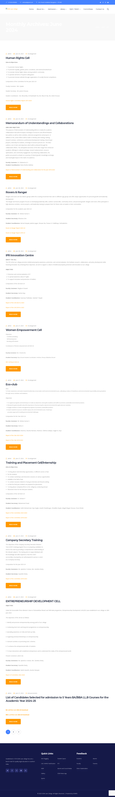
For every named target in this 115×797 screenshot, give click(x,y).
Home (97, 27)
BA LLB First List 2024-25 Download (17, 710)
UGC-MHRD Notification (48, 763)
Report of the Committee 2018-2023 (16, 517)
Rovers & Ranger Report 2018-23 (15, 233)
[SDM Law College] (12, 9)
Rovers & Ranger (16, 192)
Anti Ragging (44, 758)
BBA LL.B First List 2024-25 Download (17, 715)
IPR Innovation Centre (20, 255)
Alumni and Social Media (65, 768)
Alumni (95, 758)
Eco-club (11, 384)
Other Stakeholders (82, 768)
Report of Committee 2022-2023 (15, 675)
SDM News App (62, 773)
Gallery (43, 773)
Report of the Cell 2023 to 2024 (15, 303)
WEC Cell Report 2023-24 (12, 362)
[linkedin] (25, 770)
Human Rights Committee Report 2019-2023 (19, 100)
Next (19, 732)
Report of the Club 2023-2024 (14, 435)
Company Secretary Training (24, 540)
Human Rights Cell (17, 58)
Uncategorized (32, 54)
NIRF (42, 768)
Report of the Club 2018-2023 (14, 440)
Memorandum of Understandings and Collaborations (40, 123)
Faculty (79, 763)
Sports (43, 778)
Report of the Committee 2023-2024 (16, 513)
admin (9, 54)
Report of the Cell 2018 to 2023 (15, 307)
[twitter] (7, 770)
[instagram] (16, 770)
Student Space (62, 758)
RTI (58, 763)
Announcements (32, 693)
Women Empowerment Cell (24, 330)
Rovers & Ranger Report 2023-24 (15, 228)
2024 (103, 27)
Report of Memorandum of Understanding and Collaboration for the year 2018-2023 (30, 170)
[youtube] (21, 770)
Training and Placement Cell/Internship (31, 462)
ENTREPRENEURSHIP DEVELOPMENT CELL (33, 601)
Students (79, 758)
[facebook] (12, 770)
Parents (95, 763)
